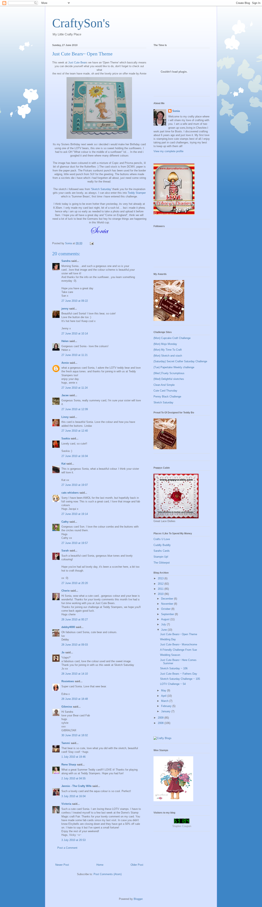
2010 (161, 593)
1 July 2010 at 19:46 (73, 756)
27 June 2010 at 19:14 (74, 513)
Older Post (137, 864)
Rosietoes (67, 681)
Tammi (65, 743)
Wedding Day (168, 639)
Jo (62, 652)
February (166, 706)
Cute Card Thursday (165, 390)
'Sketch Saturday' (101, 189)
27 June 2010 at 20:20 (74, 583)
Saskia (65, 438)
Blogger (138, 898)
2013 (161, 578)
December (167, 598)
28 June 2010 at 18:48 (74, 698)
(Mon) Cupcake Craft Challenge (172, 338)
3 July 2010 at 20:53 (73, 840)
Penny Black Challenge (167, 396)
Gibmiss (66, 706)
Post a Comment (67, 847)
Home (99, 864)
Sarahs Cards (162, 550)
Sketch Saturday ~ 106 (173, 668)
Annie (65, 362)
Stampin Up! (161, 556)
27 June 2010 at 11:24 (74, 387)
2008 (161, 723)
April (164, 695)
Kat (63, 463)
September (168, 614)
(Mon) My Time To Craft (168, 349)
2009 (161, 717)
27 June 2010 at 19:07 (74, 484)
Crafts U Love (162, 539)
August (165, 619)
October (166, 608)
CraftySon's (81, 23)
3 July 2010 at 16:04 (73, 796)
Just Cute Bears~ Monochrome (178, 644)
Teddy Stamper (137, 192)
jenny (64, 308)
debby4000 (68, 627)
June (164, 629)
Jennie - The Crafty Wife (76, 786)
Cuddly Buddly (162, 545)
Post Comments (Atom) (108, 874)
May (164, 690)
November (167, 603)
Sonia (176, 111)
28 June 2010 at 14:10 (74, 673)
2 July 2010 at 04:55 (73, 778)
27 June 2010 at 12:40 (74, 430)
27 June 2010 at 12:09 (74, 409)
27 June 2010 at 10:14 (74, 333)
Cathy (65, 521)
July (164, 624)
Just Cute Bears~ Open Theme (178, 634)
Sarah (65, 550)
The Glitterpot (162, 562)
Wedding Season (170, 654)
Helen (65, 341)
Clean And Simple (164, 384)
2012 (161, 583)
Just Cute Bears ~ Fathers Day (178, 673)
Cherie (65, 590)
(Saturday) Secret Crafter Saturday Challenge (180, 361)
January (166, 711)
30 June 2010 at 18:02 (74, 735)
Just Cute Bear (77, 62)
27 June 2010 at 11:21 (74, 355)
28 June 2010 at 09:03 (74, 644)
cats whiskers (70, 492)
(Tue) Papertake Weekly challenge (174, 367)
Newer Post (62, 864)
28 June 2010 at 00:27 (74, 619)
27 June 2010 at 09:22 (74, 300)
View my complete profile (168, 151)
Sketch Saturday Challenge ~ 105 (180, 678)
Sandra (65, 260)
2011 (161, 588)
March (165, 700)
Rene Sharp (68, 764)
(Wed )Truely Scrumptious (169, 373)
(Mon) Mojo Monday (165, 343)
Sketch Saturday (163, 402)
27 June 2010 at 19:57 (74, 543)
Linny (65, 417)
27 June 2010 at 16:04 (74, 456)
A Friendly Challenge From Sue (178, 649)
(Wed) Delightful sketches (169, 378)
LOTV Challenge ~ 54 (173, 683)
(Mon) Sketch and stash (168, 355)
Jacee (65, 395)
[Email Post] (91, 243)
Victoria (66, 803)
